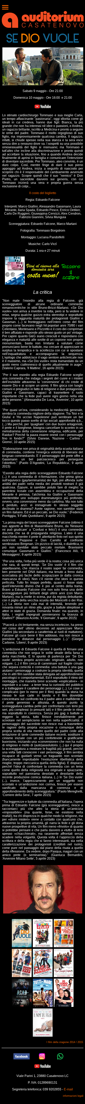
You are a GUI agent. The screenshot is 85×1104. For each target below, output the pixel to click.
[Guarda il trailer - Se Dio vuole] (42, 106)
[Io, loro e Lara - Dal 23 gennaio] (64, 992)
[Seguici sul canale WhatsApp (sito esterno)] (60, 1056)
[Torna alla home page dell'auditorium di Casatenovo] (43, 19)
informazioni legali (73, 1095)
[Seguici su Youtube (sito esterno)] (42, 1066)
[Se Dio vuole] (22, 933)
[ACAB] (22, 992)
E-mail (68, 1089)
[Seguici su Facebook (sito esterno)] (21, 1056)
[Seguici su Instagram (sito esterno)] (42, 1056)
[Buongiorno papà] (22, 962)
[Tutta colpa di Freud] (64, 933)
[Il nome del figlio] (43, 1022)
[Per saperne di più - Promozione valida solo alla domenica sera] (43, 270)
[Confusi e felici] (43, 933)
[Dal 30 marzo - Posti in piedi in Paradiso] (43, 962)
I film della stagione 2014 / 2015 (64, 1042)
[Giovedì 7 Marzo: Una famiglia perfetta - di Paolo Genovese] (64, 962)
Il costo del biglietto (42, 193)
